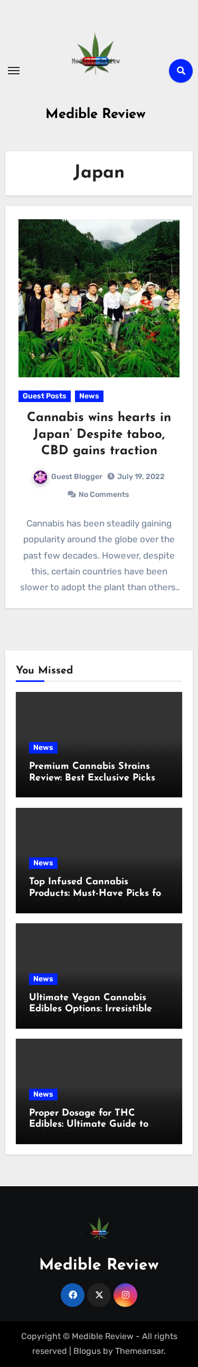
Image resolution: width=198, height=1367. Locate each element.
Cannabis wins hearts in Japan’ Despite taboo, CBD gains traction (99, 434)
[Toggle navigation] (13, 70)
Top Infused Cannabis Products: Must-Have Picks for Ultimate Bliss (97, 893)
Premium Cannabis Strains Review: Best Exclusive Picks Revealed (92, 778)
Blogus (87, 1351)
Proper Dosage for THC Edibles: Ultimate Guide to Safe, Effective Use (88, 1125)
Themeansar (139, 1351)
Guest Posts (45, 396)
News (89, 396)
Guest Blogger (76, 476)
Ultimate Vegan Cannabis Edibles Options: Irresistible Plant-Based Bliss (90, 1009)
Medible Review (95, 115)
